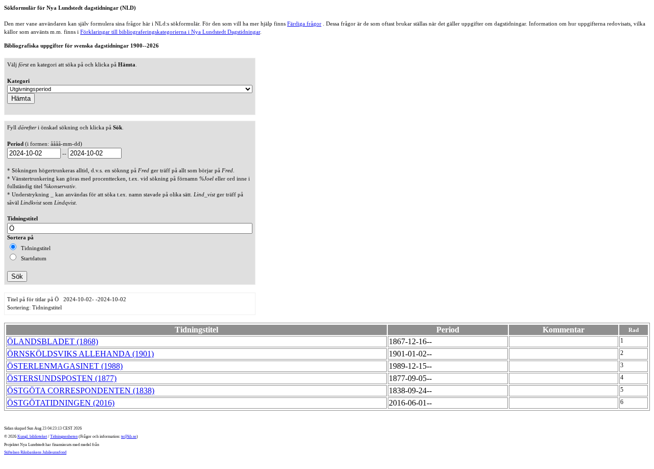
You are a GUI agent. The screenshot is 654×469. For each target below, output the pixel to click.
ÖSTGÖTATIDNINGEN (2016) (60, 402)
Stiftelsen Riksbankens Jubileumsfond (35, 452)
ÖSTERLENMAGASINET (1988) (65, 366)
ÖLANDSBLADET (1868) (52, 341)
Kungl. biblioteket (32, 436)
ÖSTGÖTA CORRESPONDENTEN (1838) (80, 390)
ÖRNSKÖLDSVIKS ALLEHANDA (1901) (80, 353)
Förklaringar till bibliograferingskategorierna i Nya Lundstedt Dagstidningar (170, 32)
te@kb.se (128, 436)
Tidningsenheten (64, 436)
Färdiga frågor (304, 23)
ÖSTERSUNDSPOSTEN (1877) (61, 378)
